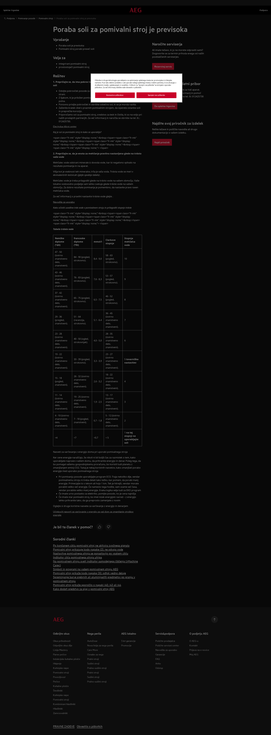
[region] (136, 88)
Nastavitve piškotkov (114, 95)
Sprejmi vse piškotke (156, 95)
